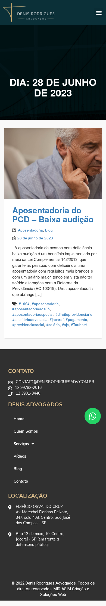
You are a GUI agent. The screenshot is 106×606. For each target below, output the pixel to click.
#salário (53, 324)
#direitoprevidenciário (73, 314)
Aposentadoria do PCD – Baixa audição (52, 214)
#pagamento (76, 319)
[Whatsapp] (93, 416)
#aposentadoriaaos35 (31, 308)
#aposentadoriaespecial (32, 314)
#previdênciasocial (28, 324)
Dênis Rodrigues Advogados (51, 583)
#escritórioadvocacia (30, 319)
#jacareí (57, 319)
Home (19, 418)
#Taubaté (79, 324)
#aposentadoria (45, 303)
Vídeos (20, 456)
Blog (49, 230)
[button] (98, 12)
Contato (21, 481)
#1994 (24, 303)
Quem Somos (26, 431)
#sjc (65, 324)
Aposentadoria (30, 230)
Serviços (21, 443)
